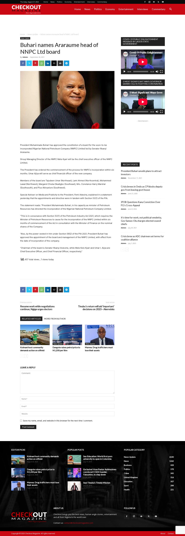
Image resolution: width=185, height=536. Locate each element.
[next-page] (26, 356)
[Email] (54, 63)
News (52, 2)
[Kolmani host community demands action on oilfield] (35, 335)
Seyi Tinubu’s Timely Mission (96, 482)
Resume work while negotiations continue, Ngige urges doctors (37, 308)
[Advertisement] (92, 24)
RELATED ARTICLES (31, 318)
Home (45, 2)
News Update (32, 34)
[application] (143, 62)
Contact (171, 533)
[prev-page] (22, 356)
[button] (170, 9)
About (162, 533)
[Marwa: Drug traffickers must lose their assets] (99, 335)
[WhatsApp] (41, 63)
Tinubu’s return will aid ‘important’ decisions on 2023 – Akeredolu (96, 308)
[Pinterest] (35, 63)
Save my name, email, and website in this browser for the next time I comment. (58, 420)
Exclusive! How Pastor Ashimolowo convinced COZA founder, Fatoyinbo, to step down (99, 472)
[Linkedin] (48, 63)
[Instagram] (149, 2)
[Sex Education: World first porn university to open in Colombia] (74, 459)
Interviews (91, 2)
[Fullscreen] (161, 71)
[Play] (124, 71)
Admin (25, 57)
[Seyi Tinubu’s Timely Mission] (74, 486)
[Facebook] (145, 2)
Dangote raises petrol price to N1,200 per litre (41, 470)
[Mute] (157, 71)
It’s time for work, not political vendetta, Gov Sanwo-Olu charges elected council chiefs (141, 220)
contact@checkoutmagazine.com (78, 523)
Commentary (102, 2)
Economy (68, 2)
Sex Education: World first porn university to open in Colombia (97, 457)
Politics (59, 2)
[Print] (60, 63)
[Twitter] (158, 2)
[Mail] (154, 2)
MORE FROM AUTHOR (55, 318)
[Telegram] (66, 63)
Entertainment (79, 2)
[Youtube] (163, 2)
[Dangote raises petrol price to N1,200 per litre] (67, 335)
